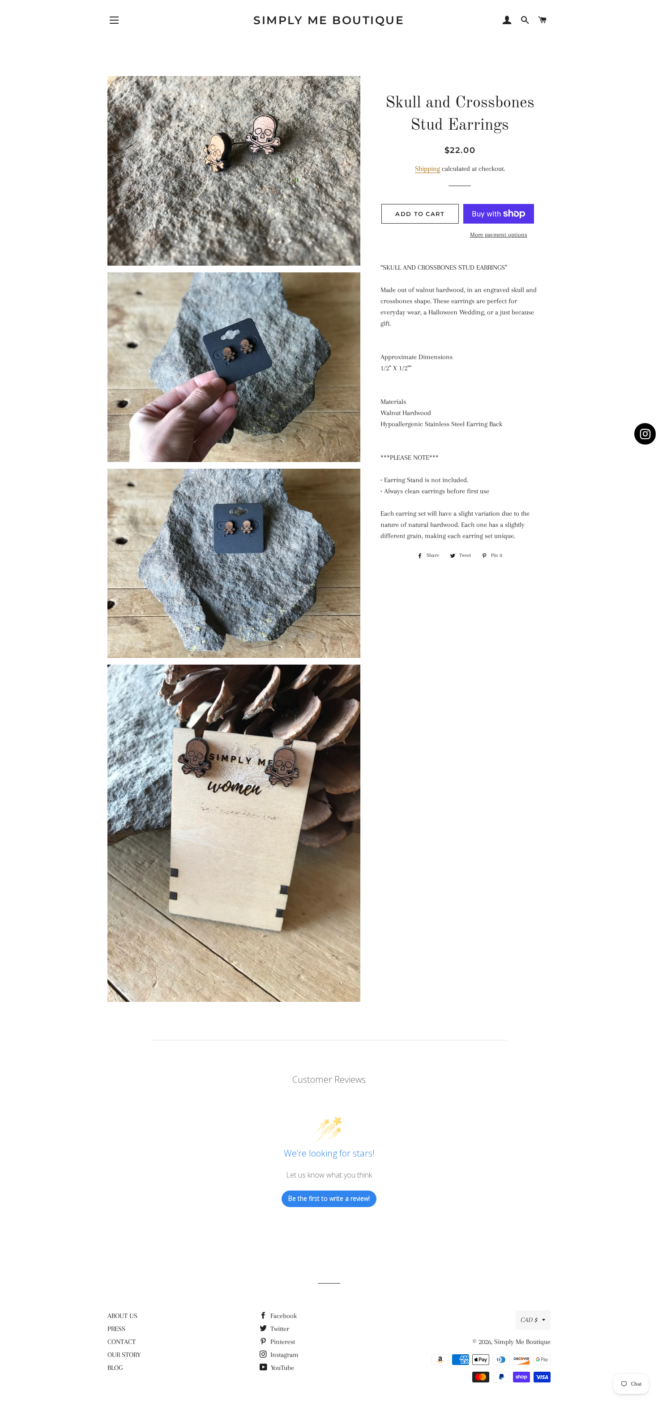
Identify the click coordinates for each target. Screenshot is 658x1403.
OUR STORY (124, 1355)
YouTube (281, 1368)
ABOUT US (122, 1316)
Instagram (284, 1355)
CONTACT (121, 1342)
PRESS (116, 1329)
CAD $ (529, 1320)
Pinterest (282, 1342)
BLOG (115, 1368)
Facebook (283, 1316)
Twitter (279, 1329)
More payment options (498, 234)
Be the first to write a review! (329, 1198)
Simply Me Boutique (328, 20)
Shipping (427, 169)
